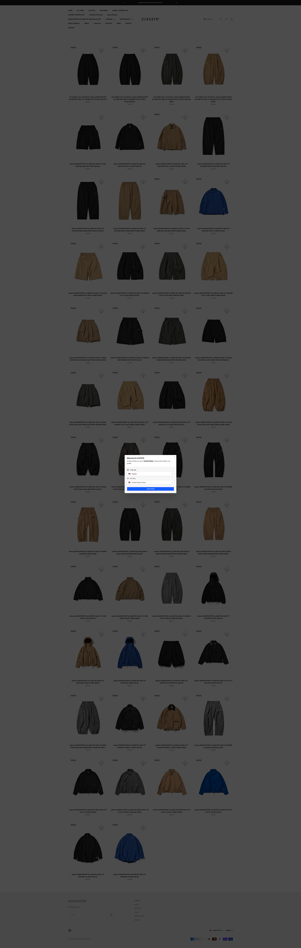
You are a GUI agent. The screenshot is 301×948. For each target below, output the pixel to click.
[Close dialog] (174, 456)
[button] (150, 474)
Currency (133, 478)
